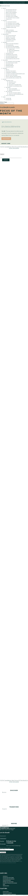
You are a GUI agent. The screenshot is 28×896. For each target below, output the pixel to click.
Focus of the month (11, 13)
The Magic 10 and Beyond (15, 84)
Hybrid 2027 (11, 51)
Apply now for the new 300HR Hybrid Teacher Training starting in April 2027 (14, 2)
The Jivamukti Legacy (11, 11)
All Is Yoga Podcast (11, 35)
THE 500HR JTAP (9, 53)
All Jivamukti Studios (11, 21)
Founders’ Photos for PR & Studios (10, 882)
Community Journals (11, 72)
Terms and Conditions (7, 892)
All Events (8, 32)
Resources (5, 34)
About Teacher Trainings (12, 43)
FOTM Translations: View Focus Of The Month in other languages (14, 781)
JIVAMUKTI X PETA (10, 41)
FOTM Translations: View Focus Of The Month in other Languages (14, 147)
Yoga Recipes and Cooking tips (13, 77)
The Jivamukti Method (11, 9)
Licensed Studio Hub (11, 27)
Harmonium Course (11, 39)
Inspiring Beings (10, 65)
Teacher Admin (6, 885)
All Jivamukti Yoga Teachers (13, 24)
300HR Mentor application (12, 58)
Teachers (5, 60)
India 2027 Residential (14, 50)
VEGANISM (8, 87)
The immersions (9, 45)
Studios (5, 20)
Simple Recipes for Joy (14, 90)
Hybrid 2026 (11, 49)
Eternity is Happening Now (15, 86)
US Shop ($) (8, 98)
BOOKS (4, 79)
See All (7, 69)
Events (4, 28)
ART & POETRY (9, 91)
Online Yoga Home (10, 36)
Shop (4, 96)
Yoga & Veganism (13, 88)
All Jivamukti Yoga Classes (12, 17)
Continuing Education (11, 54)
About (4, 8)
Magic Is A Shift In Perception (16, 94)
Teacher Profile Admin (11, 62)
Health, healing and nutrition (13, 76)
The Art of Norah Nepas (15, 92)
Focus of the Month (7, 880)
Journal (5, 68)
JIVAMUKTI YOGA (9, 80)
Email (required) (5, 848)
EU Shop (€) (8, 99)
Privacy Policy (6, 891)
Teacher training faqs (11, 57)
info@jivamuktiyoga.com (7, 828)
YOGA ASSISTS (12, 83)
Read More (6, 138)
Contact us (8, 19)
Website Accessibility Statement (9, 894)
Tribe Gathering (10, 30)
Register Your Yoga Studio (12, 26)
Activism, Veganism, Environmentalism (15, 73)
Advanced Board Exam (11, 31)
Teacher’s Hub (9, 64)
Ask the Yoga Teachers (11, 75)
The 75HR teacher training (12, 46)
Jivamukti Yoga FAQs (11, 15)
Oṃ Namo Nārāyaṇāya (10, 126)
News (4, 884)
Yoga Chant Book (10, 95)
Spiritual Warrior (10, 38)
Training (5, 42)
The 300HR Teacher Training (13, 47)
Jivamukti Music (9, 66)
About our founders (11, 12)
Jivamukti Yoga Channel (12, 16)
